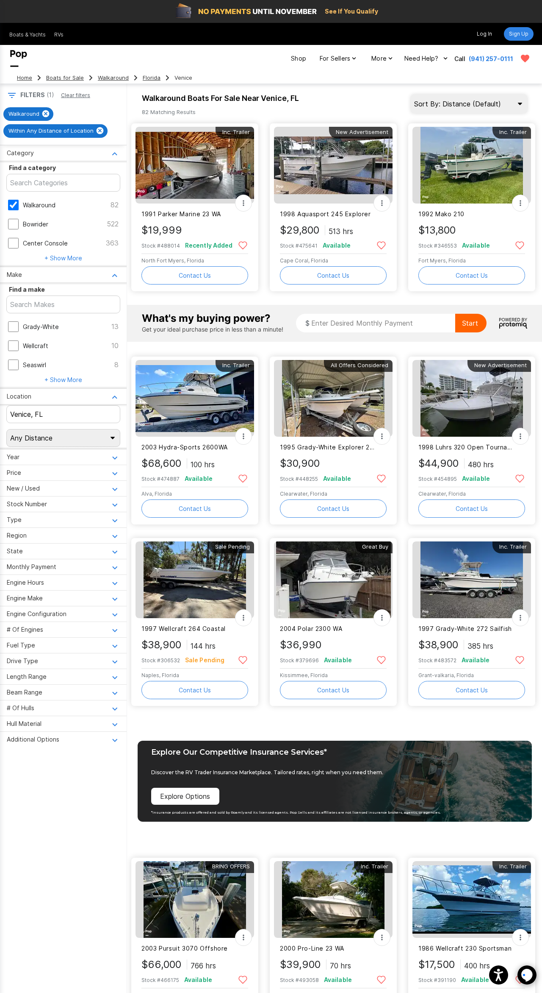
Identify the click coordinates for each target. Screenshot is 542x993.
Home (24, 78)
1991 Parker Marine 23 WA (181, 214)
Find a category (32, 167)
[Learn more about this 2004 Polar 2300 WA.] (333, 579)
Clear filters (75, 95)
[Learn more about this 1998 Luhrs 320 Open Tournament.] (471, 398)
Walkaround (113, 78)
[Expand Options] (243, 203)
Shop (298, 58)
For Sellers (335, 58)
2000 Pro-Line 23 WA (312, 948)
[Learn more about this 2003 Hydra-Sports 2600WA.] (195, 398)
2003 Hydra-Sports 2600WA (184, 447)
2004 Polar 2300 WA (311, 628)
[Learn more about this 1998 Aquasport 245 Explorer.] (333, 165)
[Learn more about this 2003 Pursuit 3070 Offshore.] (195, 899)
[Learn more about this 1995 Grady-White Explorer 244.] (333, 398)
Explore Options (185, 796)
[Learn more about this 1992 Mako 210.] (471, 165)
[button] (498, 975)
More (379, 58)
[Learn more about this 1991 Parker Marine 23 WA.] (195, 165)
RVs (59, 34)
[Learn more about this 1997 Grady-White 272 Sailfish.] (471, 579)
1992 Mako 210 (441, 214)
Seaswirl (34, 364)
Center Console (45, 243)
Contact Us (195, 275)
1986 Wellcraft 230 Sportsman (465, 948)
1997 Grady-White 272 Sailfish (465, 628)
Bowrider (35, 224)
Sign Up (518, 34)
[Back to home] (18, 58)
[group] (28, 114)
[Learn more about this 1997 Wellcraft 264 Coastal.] (195, 579)
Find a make (27, 289)
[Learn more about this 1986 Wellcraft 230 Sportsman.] (471, 899)
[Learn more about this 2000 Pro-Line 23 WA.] (333, 899)
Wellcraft (35, 345)
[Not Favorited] (243, 245)
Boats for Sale (65, 78)
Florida (151, 78)
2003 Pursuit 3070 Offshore (184, 948)
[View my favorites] (525, 58)
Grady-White (41, 326)
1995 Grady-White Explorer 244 (328, 447)
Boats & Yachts (27, 34)
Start (470, 323)
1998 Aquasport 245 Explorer (325, 214)
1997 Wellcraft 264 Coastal (183, 628)
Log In (484, 34)
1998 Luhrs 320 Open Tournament (466, 447)
